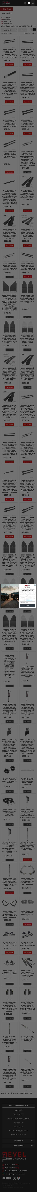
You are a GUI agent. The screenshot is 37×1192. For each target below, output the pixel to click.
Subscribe (27, 605)
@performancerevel (29, 599)
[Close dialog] (35, 585)
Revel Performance (29, 600)
